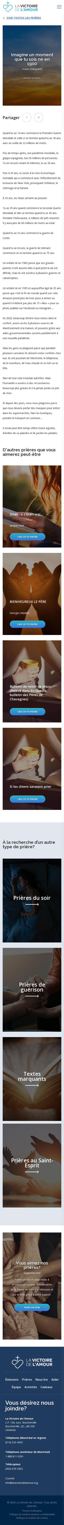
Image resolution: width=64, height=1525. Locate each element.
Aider (55, 1380)
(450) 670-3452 (14, 1468)
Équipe (16, 1387)
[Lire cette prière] (32, 506)
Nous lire (42, 1380)
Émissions (11, 1380)
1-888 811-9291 (14, 1456)
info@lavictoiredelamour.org (21, 1482)
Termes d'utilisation (32, 1510)
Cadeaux (46, 1387)
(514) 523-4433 (14, 1442)
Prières (27, 1380)
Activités (31, 1387)
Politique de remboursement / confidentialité (32, 1514)
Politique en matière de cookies (32, 1517)
